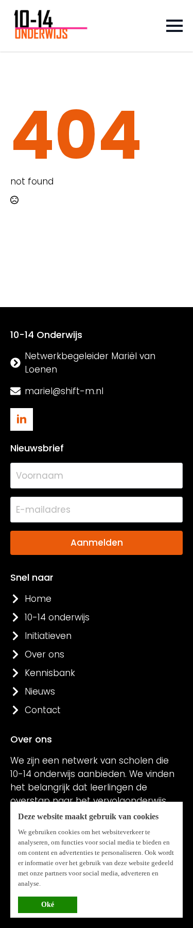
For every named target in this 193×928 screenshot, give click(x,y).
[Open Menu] (174, 26)
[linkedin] (21, 419)
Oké (47, 904)
